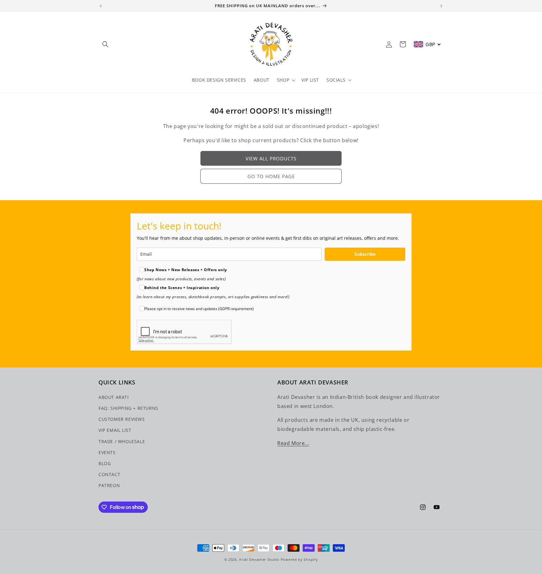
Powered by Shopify (299, 559)
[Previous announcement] (101, 6)
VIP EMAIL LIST (114, 430)
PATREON (109, 485)
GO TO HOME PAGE (271, 176)
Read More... (293, 442)
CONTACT (109, 474)
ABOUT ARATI (113, 397)
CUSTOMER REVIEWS (121, 419)
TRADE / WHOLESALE (121, 441)
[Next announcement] (441, 6)
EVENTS (107, 452)
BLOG (104, 463)
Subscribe (364, 254)
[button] (105, 44)
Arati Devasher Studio (259, 559)
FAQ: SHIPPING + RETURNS (128, 408)
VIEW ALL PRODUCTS (271, 158)
